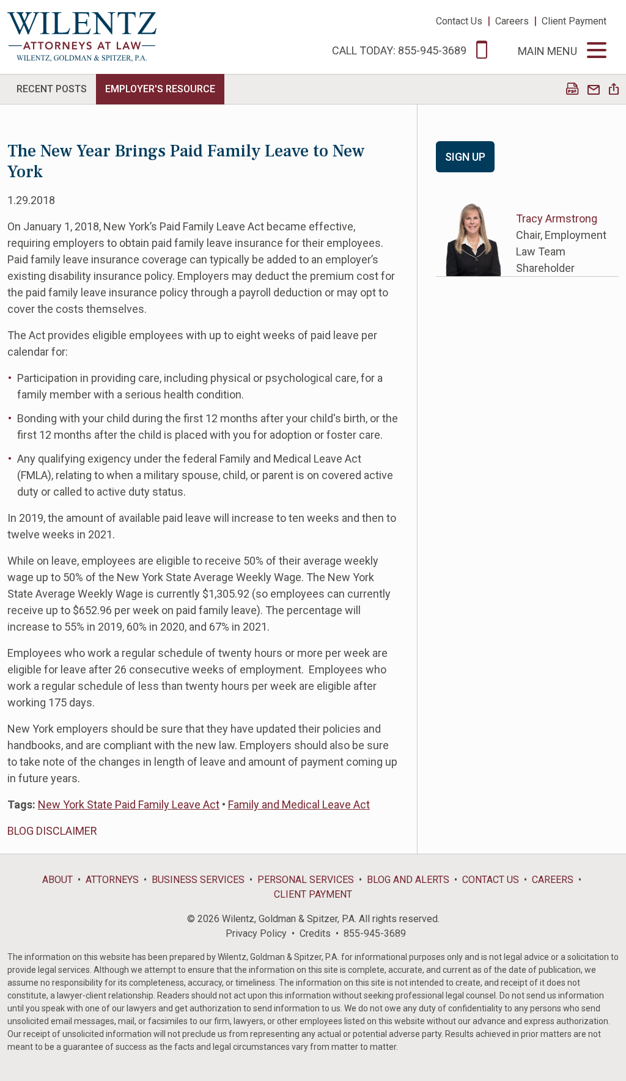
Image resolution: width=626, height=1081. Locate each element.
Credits (315, 933)
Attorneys (112, 879)
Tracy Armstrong (556, 218)
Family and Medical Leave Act (299, 804)
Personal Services (305, 879)
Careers (512, 21)
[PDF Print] (572, 90)
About (57, 879)
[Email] (593, 90)
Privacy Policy (256, 933)
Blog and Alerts (408, 879)
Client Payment (574, 21)
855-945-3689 (375, 933)
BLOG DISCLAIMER (52, 830)
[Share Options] (614, 90)
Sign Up (465, 156)
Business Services (198, 879)
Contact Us (459, 21)
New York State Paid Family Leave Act (128, 804)
